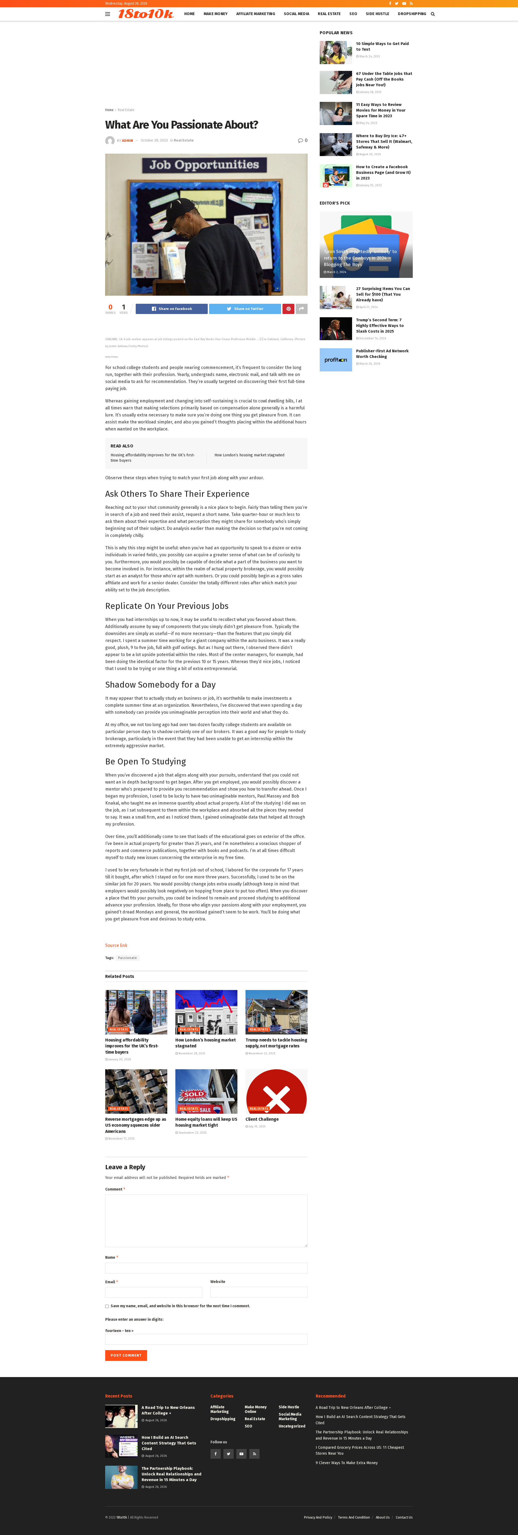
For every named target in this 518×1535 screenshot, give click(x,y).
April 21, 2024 (368, 307)
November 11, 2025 (121, 1138)
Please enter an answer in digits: (134, 1319)
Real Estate (329, 14)
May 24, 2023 (368, 123)
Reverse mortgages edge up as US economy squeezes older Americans (135, 1125)
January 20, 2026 (119, 1059)
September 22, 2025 (192, 1132)
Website (217, 1281)
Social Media (296, 14)
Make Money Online (256, 1409)
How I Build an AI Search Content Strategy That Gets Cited (169, 1443)
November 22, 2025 (261, 1053)
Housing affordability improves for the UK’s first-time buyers (132, 1046)
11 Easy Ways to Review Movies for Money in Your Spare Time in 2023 (380, 110)
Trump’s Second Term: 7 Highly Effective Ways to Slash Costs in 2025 (380, 326)
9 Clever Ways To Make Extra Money (347, 1463)
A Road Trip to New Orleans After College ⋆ (353, 1407)
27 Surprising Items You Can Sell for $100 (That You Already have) (383, 294)
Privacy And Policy (318, 1517)
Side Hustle (377, 14)
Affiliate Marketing (255, 14)
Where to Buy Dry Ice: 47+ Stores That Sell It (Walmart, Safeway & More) (384, 141)
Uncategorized (292, 1426)
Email (111, 1281)
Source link (116, 945)
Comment (115, 1189)
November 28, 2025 (191, 1053)
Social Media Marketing (290, 1416)
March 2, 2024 (336, 272)
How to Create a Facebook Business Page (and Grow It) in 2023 (383, 172)
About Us (383, 1517)
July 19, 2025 (256, 1126)
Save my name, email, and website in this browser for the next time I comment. (180, 1306)
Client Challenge (262, 1119)
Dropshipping (412, 14)
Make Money (216, 14)
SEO (353, 14)
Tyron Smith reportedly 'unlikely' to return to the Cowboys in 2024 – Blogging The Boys (360, 258)
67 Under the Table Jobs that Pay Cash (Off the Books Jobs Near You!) (384, 79)
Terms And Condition (354, 1517)
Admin (127, 140)
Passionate (127, 958)
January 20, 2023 (370, 185)
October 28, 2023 (154, 140)
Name (112, 1257)
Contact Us (404, 1517)
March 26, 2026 (369, 363)
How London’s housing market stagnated (249, 455)
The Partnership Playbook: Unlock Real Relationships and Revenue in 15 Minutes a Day (171, 1474)
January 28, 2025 (370, 92)
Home (189, 14)
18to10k (145, 14)
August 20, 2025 (370, 154)
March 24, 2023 (369, 56)
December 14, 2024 (372, 338)
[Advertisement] (206, 66)
